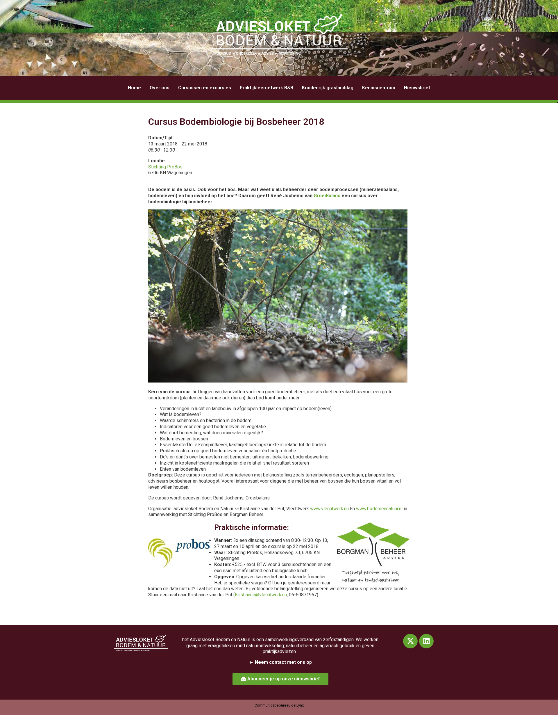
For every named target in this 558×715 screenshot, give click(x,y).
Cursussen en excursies (204, 87)
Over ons (159, 87)
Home (134, 87)
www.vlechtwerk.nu (329, 508)
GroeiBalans (327, 195)
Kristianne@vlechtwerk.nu (261, 594)
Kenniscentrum (378, 87)
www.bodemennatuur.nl (379, 508)
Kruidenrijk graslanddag (327, 87)
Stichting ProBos (165, 167)
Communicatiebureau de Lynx (279, 705)
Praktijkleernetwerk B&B (266, 87)
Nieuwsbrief (417, 87)
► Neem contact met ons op (280, 662)
